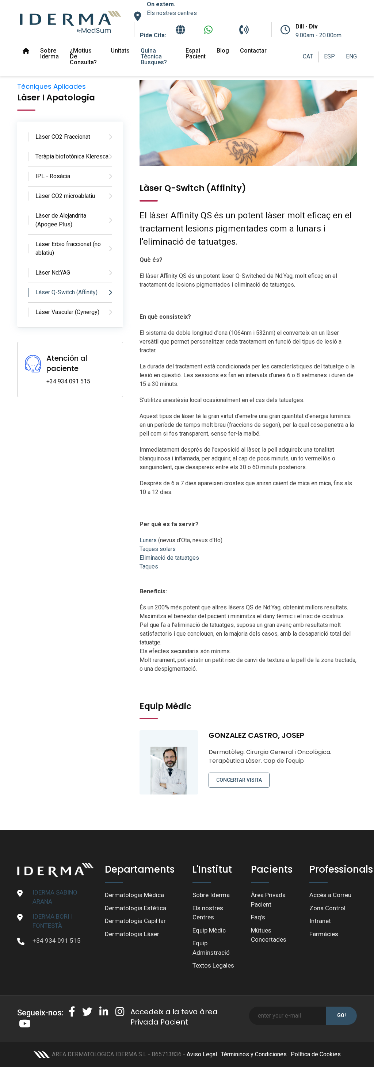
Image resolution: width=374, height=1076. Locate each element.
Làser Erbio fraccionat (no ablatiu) (68, 248)
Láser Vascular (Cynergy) (67, 312)
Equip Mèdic (209, 930)
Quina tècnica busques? (154, 56)
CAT (308, 56)
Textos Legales (213, 965)
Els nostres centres (172, 12)
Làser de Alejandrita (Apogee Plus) (60, 220)
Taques (149, 566)
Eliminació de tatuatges (169, 557)
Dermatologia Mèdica (134, 895)
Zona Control (327, 908)
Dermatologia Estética (135, 908)
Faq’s (258, 917)
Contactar (253, 50)
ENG (351, 56)
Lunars (148, 540)
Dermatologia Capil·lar (135, 920)
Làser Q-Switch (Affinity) (66, 292)
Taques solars (158, 548)
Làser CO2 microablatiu (65, 195)
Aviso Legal (202, 1054)
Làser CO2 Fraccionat (62, 136)
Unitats (120, 50)
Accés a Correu (330, 895)
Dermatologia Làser (132, 934)
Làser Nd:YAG (52, 272)
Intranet (320, 920)
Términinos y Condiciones (254, 1054)
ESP (329, 56)
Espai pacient (196, 53)
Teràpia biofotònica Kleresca (71, 156)
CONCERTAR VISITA (239, 780)
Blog (223, 50)
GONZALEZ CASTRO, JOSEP (256, 735)
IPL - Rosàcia (52, 176)
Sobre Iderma (49, 53)
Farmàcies (323, 934)
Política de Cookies (316, 1054)
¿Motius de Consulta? (83, 56)
